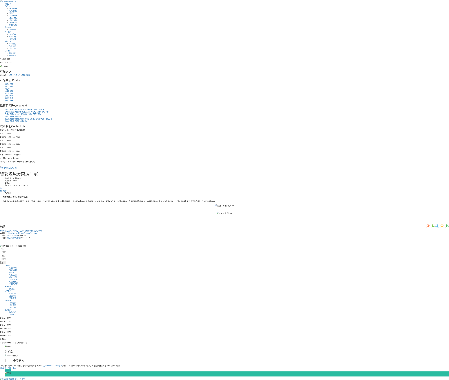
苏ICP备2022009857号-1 (52, 365)
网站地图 (3, 368)
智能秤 (11, 13)
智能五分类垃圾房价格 (23, 230)
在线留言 (12, 55)
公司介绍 (12, 34)
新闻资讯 (8, 41)
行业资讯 (12, 46)
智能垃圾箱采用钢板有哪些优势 (16, 121)
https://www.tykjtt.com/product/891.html (22, 233)
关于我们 (8, 32)
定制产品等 (13, 25)
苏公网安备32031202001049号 (13, 379)
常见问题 (12, 48)
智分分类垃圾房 (37, 230)
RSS (9, 368)
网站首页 (8, 4)
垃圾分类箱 (13, 15)
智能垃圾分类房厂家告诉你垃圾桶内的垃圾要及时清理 (24, 109)
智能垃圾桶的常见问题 (13, 116)
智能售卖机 (13, 22)
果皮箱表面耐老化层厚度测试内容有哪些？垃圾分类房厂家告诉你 (28, 119)
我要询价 (3, 190)
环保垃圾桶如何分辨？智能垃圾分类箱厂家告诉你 (23, 114)
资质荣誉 (12, 39)
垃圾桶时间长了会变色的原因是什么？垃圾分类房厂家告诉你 (27, 112)
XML (14, 368)
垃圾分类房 (13, 18)
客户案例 (8, 27)
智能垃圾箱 (13, 8)
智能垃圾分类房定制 (14, 237)
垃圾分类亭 (13, 20)
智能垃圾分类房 (12, 235)
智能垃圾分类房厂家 (7, 230)
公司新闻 (12, 43)
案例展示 (12, 29)
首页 (10, 75)
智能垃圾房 (13, 11)
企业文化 (12, 36)
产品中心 (8, 6)
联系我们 (8, 50)
